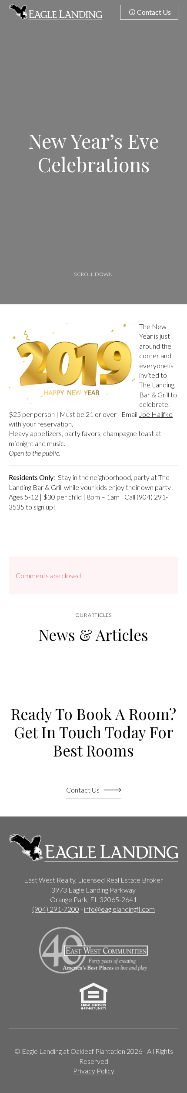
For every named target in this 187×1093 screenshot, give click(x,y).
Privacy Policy (93, 1070)
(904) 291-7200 (55, 909)
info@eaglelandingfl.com (119, 909)
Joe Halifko (156, 414)
